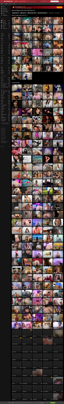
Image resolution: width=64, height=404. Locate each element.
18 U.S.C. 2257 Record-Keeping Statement (4, 142)
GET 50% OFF (59, 7)
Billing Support (3, 129)
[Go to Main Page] (8, 1)
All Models (2, 140)
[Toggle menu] (1, 1)
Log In (61, 1)
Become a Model (3, 137)
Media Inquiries (3, 132)
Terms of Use (3, 135)
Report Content (3, 131)
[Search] (40, 1)
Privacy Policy (3, 134)
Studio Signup (3, 138)
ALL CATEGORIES (6, 123)
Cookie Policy (42, 402)
